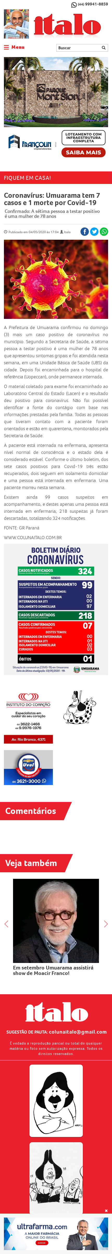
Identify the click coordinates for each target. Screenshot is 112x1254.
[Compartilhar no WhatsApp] (104, 231)
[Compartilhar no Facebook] (84, 231)
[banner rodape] (56, 1234)
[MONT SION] (56, 109)
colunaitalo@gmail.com (78, 1032)
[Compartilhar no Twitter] (94, 231)
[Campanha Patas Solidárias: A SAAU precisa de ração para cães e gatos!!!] (56, 894)
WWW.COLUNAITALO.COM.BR (33, 537)
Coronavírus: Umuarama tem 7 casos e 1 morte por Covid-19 (52, 199)
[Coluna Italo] (16, 24)
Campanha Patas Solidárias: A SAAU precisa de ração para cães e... (56, 917)
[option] (56, 109)
